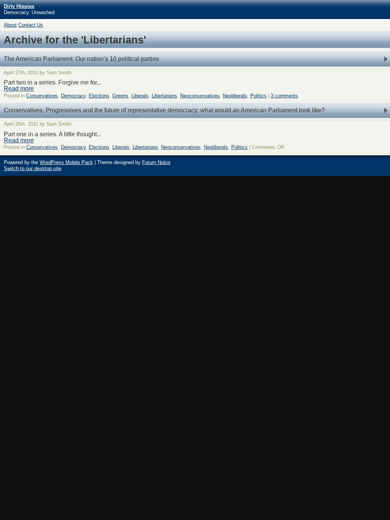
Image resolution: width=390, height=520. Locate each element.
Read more (19, 88)
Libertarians (164, 96)
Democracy (73, 96)
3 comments (284, 96)
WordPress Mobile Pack (66, 162)
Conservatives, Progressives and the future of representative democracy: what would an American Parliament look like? (164, 110)
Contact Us (30, 25)
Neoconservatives (200, 96)
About (10, 25)
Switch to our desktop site (32, 168)
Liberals (140, 96)
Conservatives (42, 96)
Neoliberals (235, 96)
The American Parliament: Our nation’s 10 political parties (81, 59)
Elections (99, 96)
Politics (258, 96)
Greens (120, 96)
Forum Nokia (156, 162)
